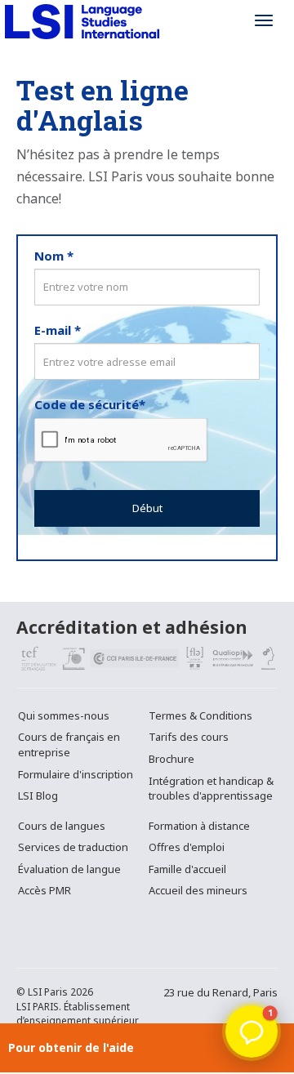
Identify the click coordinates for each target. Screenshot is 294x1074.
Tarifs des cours (189, 736)
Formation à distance (199, 825)
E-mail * (57, 330)
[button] (251, 1031)
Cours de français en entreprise (69, 744)
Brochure (171, 758)
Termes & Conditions (200, 715)
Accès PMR (44, 890)
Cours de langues (61, 825)
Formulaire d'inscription (75, 774)
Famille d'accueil (187, 869)
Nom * (54, 255)
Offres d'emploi (187, 847)
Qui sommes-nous (63, 715)
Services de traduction (73, 847)
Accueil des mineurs (198, 890)
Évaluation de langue (69, 869)
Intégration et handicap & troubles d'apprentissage (211, 788)
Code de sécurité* (89, 404)
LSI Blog (38, 795)
